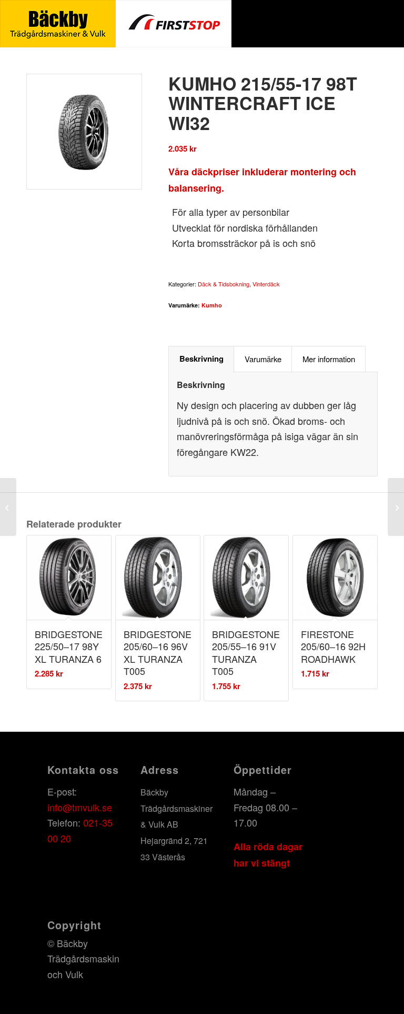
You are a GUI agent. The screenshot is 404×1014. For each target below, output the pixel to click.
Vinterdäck (266, 284)
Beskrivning (201, 358)
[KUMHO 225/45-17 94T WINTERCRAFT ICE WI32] (396, 507)
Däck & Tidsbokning (223, 284)
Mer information (328, 358)
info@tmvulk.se (79, 807)
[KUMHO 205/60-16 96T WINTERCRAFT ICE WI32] (8, 507)
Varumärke (263, 358)
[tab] (201, 359)
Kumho (211, 305)
